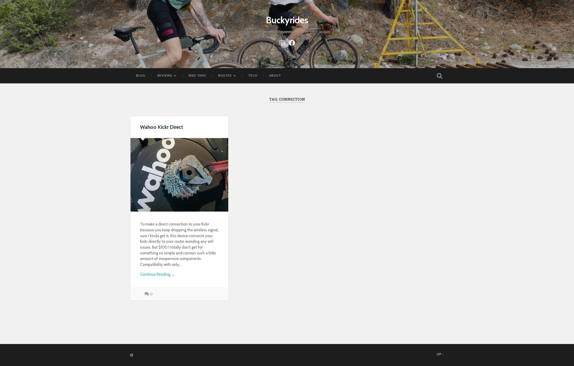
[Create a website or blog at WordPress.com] (131, 355)
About (275, 75)
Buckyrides (287, 20)
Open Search (439, 75)
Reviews (164, 75)
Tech (252, 75)
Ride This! (197, 75)
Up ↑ (440, 354)
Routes (225, 75)
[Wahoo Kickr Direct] (179, 174)
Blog (140, 75)
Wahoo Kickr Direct (161, 127)
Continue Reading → (157, 274)
